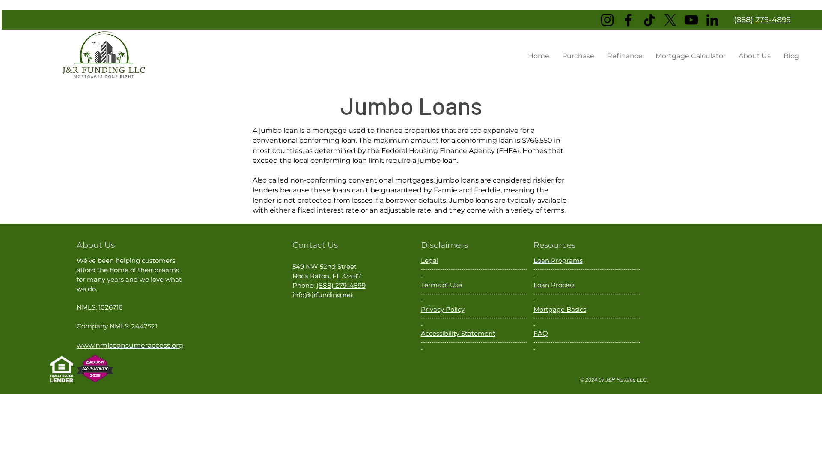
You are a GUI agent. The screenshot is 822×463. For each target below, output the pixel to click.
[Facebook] (628, 20)
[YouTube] (691, 20)
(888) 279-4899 (341, 285)
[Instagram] (607, 20)
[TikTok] (649, 20)
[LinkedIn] (712, 20)
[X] (670, 20)
